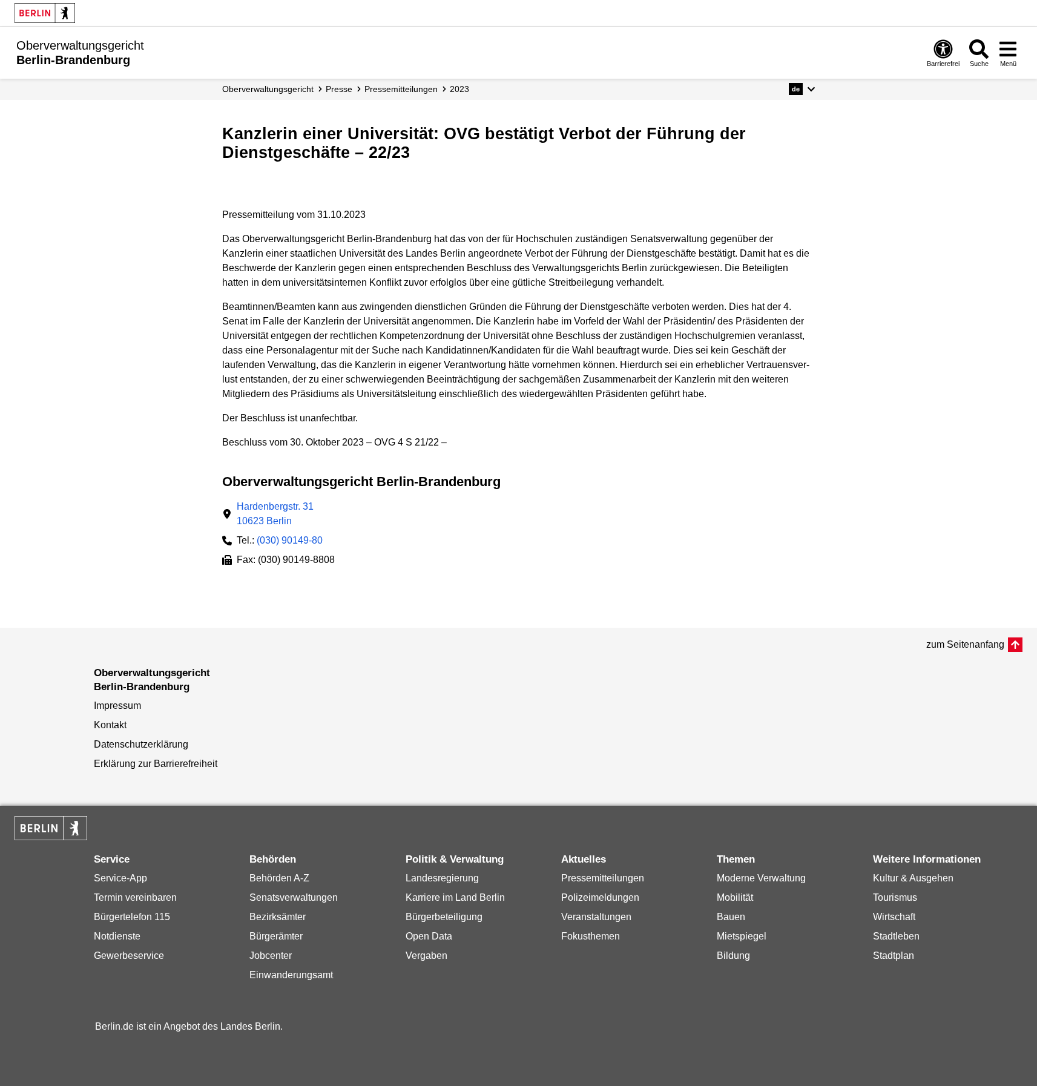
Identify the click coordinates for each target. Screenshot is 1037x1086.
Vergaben (426, 955)
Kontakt (110, 725)
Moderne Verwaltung (761, 878)
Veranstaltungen (596, 917)
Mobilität (735, 897)
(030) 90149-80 (290, 540)
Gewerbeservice (129, 955)
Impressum (117, 705)
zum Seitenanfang (965, 644)
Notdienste (117, 936)
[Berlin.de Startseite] (45, 13)
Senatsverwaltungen (293, 897)
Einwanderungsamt (291, 975)
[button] (802, 89)
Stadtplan (893, 955)
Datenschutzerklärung (141, 744)
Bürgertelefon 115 (132, 917)
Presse (339, 89)
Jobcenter (270, 955)
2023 (459, 89)
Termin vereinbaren (135, 897)
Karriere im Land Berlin (455, 897)
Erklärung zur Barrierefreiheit (155, 764)
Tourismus (895, 897)
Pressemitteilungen (602, 878)
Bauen (731, 917)
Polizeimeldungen (600, 897)
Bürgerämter (276, 936)
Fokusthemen (590, 936)
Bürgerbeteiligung (444, 917)
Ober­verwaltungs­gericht (268, 89)
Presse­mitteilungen (401, 89)
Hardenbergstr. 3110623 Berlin (275, 513)
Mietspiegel (741, 936)
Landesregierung (442, 878)
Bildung (733, 955)
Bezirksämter (277, 917)
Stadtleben (896, 936)
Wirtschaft (894, 917)
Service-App (120, 878)
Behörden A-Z (279, 878)
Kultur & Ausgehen (913, 878)
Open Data (429, 936)
